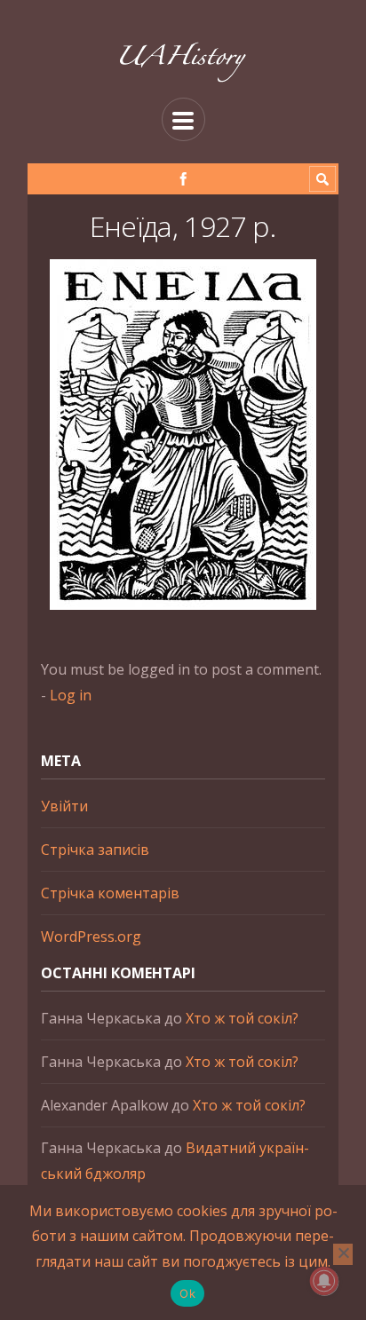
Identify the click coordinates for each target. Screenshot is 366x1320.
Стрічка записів (95, 849)
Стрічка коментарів (110, 893)
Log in (71, 695)
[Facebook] (183, 178)
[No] (343, 1254)
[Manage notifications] (324, 1281)
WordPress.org (91, 936)
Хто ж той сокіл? (242, 1018)
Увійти (64, 806)
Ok (187, 1293)
